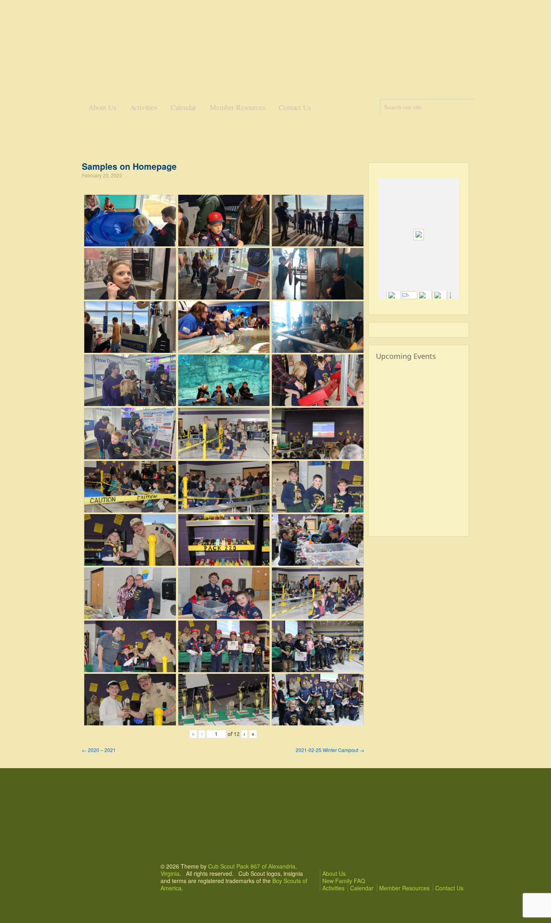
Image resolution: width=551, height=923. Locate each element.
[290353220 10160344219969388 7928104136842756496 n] (439, 295)
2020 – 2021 (99, 749)
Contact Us (295, 107)
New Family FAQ (343, 881)
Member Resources (237, 107)
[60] (424, 295)
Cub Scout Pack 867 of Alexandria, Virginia (229, 869)
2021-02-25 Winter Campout (330, 749)
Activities (143, 107)
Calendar (183, 107)
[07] (409, 295)
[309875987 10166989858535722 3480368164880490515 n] (393, 295)
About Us (102, 107)
